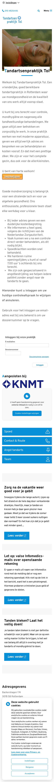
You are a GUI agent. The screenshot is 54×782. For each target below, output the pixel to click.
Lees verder (18, 537)
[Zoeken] (39, 11)
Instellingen (30, 761)
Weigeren (30, 767)
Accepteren (29, 773)
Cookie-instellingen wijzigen (27, 413)
